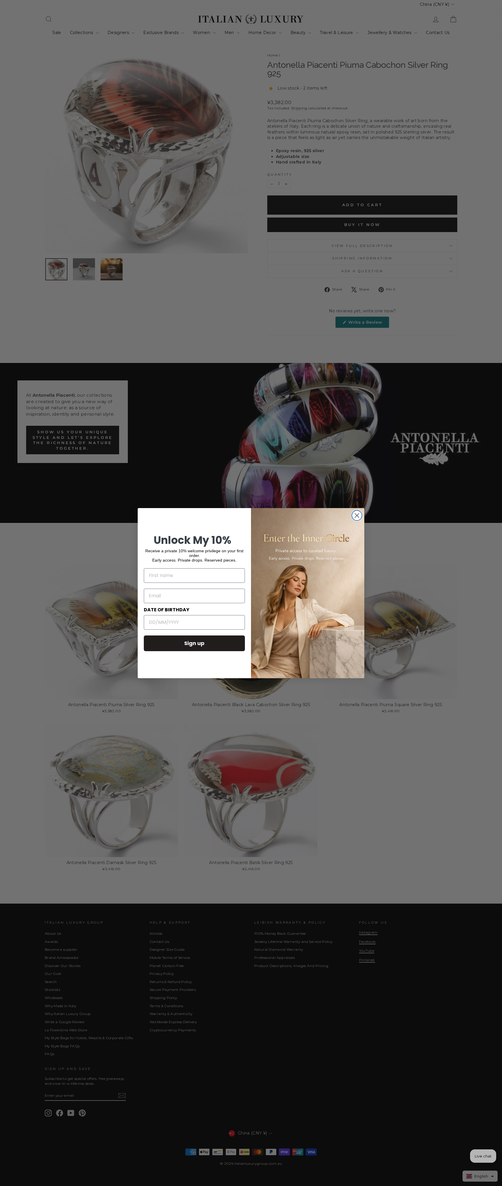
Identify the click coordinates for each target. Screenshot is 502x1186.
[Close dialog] (357, 515)
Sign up (194, 643)
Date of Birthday (166, 609)
